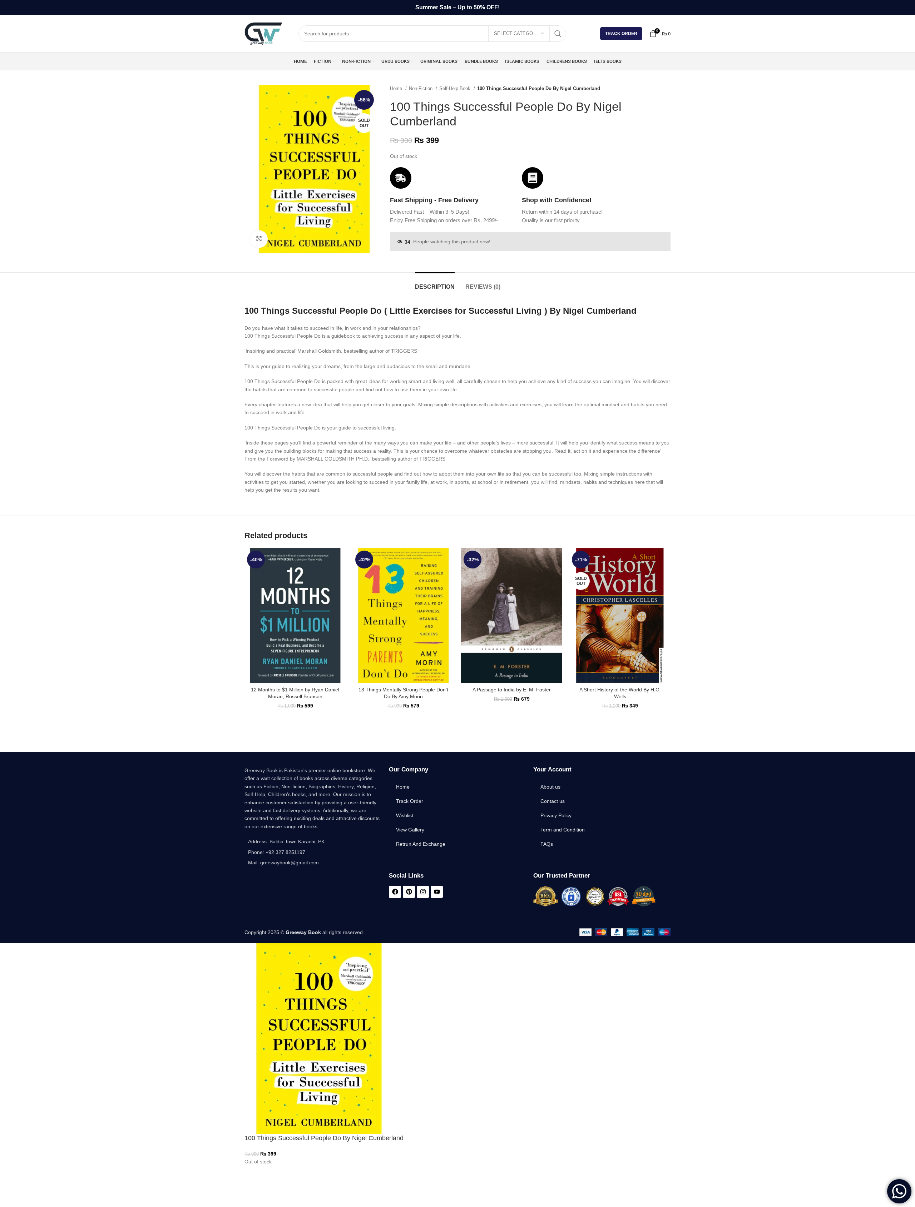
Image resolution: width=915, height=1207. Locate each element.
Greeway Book (303, 932)
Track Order (621, 33)
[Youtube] (437, 892)
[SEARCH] (558, 33)
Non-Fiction (421, 88)
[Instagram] (423, 892)
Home (397, 88)
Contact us (552, 801)
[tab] (435, 283)
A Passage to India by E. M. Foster (512, 689)
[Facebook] (395, 892)
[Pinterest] (409, 892)
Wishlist (404, 815)
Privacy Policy (556, 815)
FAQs (546, 844)
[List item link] (313, 852)
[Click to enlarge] (259, 239)
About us (550, 787)
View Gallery (410, 830)
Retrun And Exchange (420, 844)
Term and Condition (562, 830)
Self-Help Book (455, 88)
